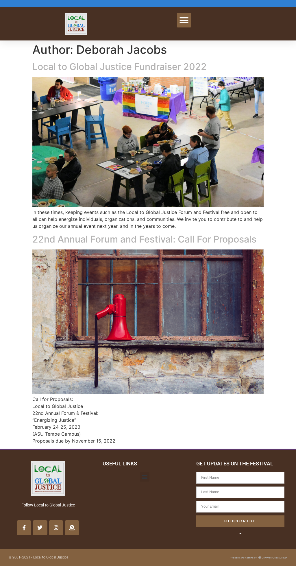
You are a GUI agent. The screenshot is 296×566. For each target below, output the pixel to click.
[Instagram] (56, 527)
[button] (184, 20)
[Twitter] (40, 527)
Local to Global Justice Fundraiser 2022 (119, 66)
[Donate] (72, 527)
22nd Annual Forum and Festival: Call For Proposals (144, 239)
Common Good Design (274, 557)
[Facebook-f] (24, 527)
